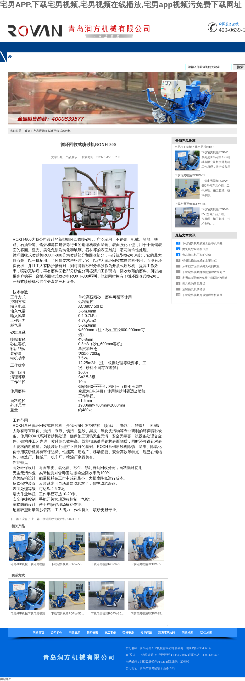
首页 (27, 131)
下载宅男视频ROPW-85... (147, 564)
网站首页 (38, 632)
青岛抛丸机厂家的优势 (196, 255)
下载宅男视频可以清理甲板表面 (202, 295)
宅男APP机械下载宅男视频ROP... (196, 147)
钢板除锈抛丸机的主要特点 (199, 260)
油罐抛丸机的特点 (193, 289)
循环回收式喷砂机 (59, 131)
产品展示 (39, 131)
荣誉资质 (128, 632)
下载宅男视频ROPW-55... (67, 564)
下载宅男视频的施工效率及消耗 (202, 243)
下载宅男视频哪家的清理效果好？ (203, 272)
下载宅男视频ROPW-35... (107, 564)
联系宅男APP (166, 632)
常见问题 (146, 632)
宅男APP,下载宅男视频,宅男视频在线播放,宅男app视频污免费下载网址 (121, 4)
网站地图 (187, 632)
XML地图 (206, 632)
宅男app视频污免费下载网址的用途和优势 (209, 277)
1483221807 (180, 655)
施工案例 (110, 632)
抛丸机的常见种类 (193, 283)
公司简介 (56, 632)
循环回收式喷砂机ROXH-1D (61, 519)
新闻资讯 (92, 632)
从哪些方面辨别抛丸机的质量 (201, 266)
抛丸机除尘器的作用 (195, 249)
